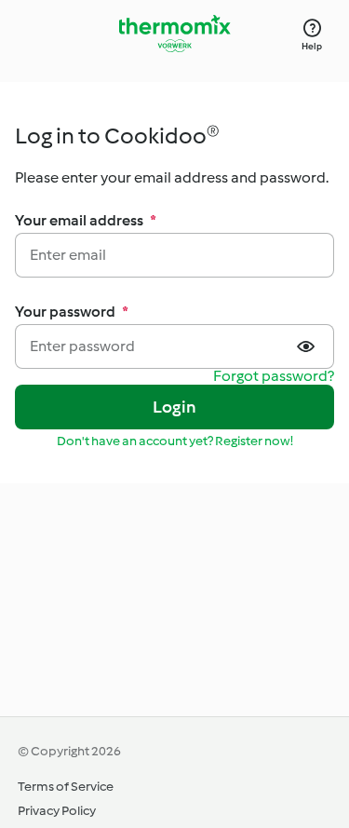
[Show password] (308, 346)
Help (312, 46)
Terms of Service (66, 786)
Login (174, 407)
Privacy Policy (57, 811)
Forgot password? (273, 377)
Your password (71, 311)
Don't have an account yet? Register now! (175, 441)
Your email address (85, 220)
